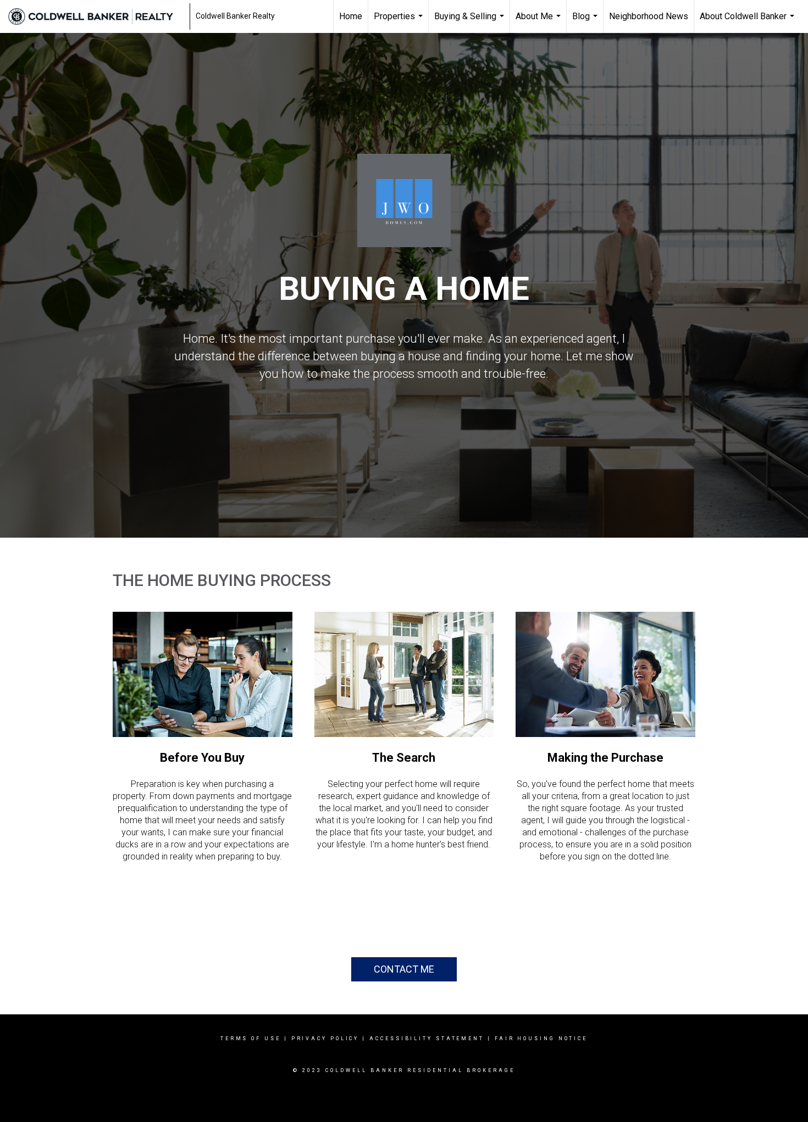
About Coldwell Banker (748, 22)
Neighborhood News (648, 16)
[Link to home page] (96, 16)
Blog (586, 22)
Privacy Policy (325, 1038)
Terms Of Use (250, 1038)
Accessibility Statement (426, 1038)
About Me (539, 22)
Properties (399, 22)
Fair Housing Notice (541, 1038)
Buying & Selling (470, 22)
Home (350, 16)
